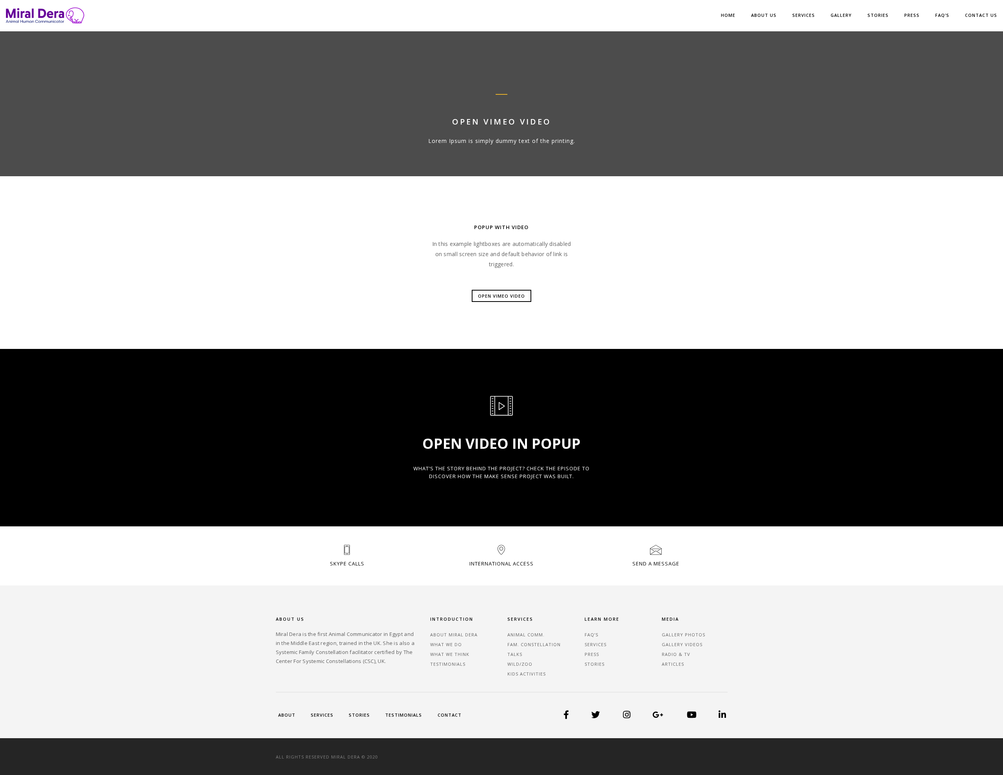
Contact (450, 715)
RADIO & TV (676, 654)
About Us (764, 15)
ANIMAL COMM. (526, 635)
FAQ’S (942, 15)
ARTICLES (673, 664)
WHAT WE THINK (449, 654)
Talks (514, 654)
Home (728, 15)
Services (803, 15)
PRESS (592, 654)
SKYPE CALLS (347, 563)
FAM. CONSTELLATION (534, 644)
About (286, 715)
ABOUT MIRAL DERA (454, 635)
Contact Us (981, 15)
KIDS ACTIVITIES (526, 674)
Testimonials (403, 715)
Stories (878, 15)
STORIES (595, 664)
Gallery (841, 15)
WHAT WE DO (446, 644)
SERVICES (596, 644)
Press (912, 15)
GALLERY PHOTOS (683, 635)
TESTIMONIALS (447, 664)
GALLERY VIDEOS (682, 644)
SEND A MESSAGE (655, 563)
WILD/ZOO (519, 664)
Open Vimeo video (501, 296)
